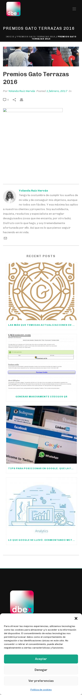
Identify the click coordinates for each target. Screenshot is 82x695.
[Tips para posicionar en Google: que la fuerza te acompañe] (41, 434)
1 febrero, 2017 (56, 91)
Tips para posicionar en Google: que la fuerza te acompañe (42, 468)
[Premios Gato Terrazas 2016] (41, 56)
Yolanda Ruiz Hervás (21, 91)
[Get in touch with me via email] (5, 239)
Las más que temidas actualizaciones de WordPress (42, 325)
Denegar (41, 670)
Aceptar (41, 659)
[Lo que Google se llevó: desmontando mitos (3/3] (41, 506)
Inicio (10, 37)
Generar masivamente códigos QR (41, 396)
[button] (76, 618)
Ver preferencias (41, 681)
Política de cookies (41, 689)
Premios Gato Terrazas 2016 (36, 37)
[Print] (23, 99)
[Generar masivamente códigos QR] (41, 363)
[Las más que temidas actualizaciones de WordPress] (41, 291)
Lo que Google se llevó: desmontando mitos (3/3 (42, 540)
